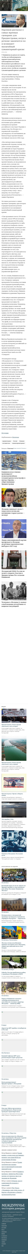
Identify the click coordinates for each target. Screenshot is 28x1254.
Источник (5, 433)
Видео (3, 1233)
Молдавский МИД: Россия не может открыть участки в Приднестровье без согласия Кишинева (13, 574)
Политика (15, 437)
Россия (15, 441)
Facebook (4, 1239)
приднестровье (6, 441)
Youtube (4, 1243)
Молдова (21, 441)
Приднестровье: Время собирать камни (12, 794)
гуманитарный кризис (18, 443)
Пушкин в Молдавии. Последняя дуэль (12, 854)
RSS (3, 1245)
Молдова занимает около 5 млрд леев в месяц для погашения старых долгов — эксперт (13, 512)
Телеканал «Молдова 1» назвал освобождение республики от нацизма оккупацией (14, 604)
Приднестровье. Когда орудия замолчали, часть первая (11, 763)
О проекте (4, 1235)
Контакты (4, 1237)
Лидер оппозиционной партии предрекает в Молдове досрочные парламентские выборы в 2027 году (14, 543)
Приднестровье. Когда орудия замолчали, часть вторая (11, 725)
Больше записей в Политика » (19, 448)
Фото (3, 1229)
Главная (4, 1223)
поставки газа (6, 443)
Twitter (3, 1241)
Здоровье (4, 1231)
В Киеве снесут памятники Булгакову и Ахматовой (12, 1183)
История (4, 1227)
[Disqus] (14, 632)
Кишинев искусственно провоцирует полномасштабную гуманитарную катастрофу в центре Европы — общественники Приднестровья (13, 478)
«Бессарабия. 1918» (8, 819)
